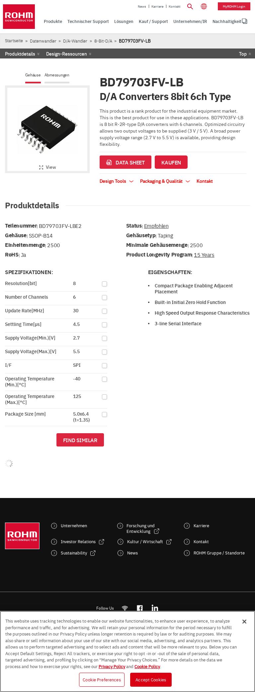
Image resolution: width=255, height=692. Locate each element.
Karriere (157, 6)
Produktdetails (20, 53)
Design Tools (113, 180)
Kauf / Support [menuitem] (153, 21)
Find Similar (80, 440)
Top (243, 53)
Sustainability (74, 552)
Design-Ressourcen (66, 53)
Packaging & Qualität (162, 180)
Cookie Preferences (102, 679)
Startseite (14, 40)
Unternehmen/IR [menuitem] (190, 21)
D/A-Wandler (75, 41)
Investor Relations (78, 541)
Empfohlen (156, 225)
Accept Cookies (150, 679)
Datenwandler (43, 41)
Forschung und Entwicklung (141, 528)
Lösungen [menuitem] (123, 21)
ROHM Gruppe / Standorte (219, 552)
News (142, 6)
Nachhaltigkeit (226, 21)
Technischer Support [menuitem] (88, 21)
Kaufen (171, 162)
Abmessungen (56, 74)
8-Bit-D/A (103, 41)
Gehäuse (33, 74)
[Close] (244, 621)
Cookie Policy (147, 666)
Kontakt (175, 6)
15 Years (204, 254)
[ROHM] (19, 16)
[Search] (190, 5)
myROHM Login (234, 6)
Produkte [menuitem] (53, 21)
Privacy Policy (112, 666)
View (51, 166)
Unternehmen (74, 525)
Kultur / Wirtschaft (145, 541)
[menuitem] (227, 21)
